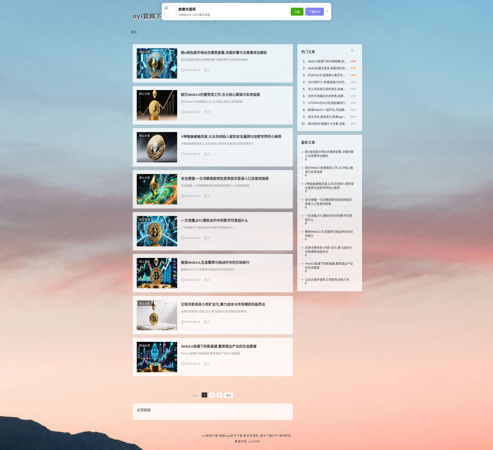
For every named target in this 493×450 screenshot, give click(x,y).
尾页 (228, 395)
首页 (134, 32)
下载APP (314, 11)
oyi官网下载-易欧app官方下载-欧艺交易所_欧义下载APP (240, 435)
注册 (297, 11)
